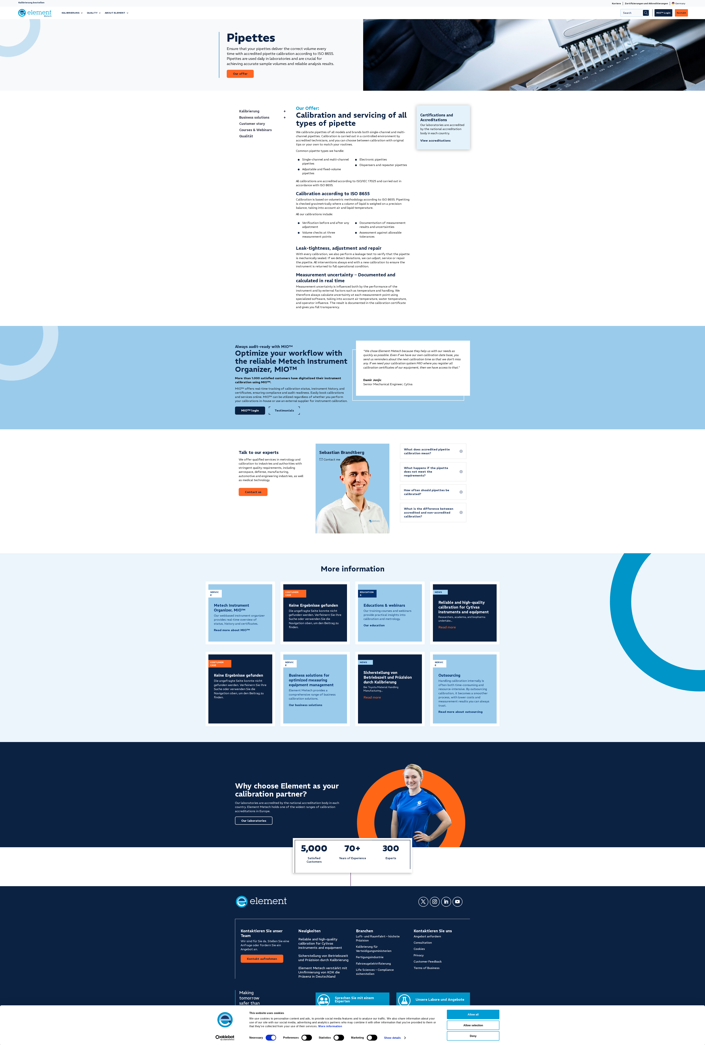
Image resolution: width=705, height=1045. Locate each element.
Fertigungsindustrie (370, 957)
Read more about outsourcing (460, 712)
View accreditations (435, 140)
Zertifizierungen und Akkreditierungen (646, 3)
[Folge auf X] (423, 902)
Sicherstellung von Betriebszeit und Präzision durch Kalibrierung (388, 677)
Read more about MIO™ (232, 630)
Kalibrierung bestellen (31, 2)
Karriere (616, 3)
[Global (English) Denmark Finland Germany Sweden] (678, 3)
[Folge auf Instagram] (435, 902)
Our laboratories (253, 820)
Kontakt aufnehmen (262, 959)
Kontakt (681, 12)
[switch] (306, 1038)
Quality (92, 12)
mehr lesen (447, 627)
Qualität (246, 136)
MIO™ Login (663, 12)
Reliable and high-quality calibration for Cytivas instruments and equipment (463, 607)
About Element (115, 12)
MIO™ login (250, 410)
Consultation (423, 942)
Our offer (240, 73)
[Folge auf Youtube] (457, 902)
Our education (374, 625)
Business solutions (262, 117)
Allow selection (473, 1025)
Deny (473, 1035)
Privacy (419, 955)
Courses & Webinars (255, 130)
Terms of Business (427, 968)
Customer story (252, 124)
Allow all (473, 1014)
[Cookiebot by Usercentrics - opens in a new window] (225, 1038)
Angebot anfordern (427, 936)
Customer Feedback (428, 961)
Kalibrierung (70, 12)
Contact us (253, 492)
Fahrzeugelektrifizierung (373, 963)
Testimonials (284, 410)
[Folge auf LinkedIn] (446, 902)
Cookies (419, 949)
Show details (392, 1037)
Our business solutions (305, 705)
